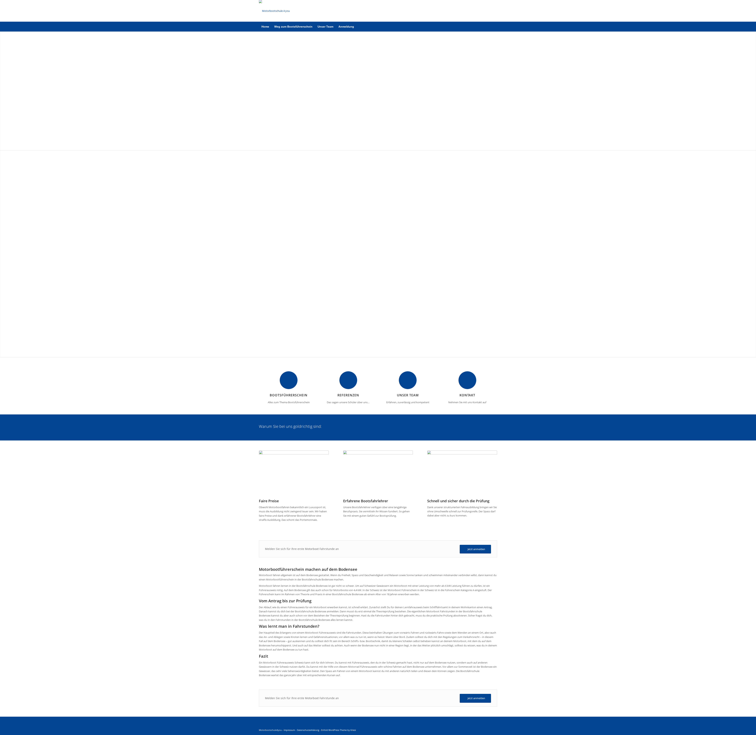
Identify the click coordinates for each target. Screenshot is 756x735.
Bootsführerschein (289, 395)
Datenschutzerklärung (308, 730)
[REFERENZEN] (348, 380)
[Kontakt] (467, 380)
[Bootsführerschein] (289, 380)
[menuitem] (265, 27)
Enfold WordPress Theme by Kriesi (338, 730)
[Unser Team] (408, 380)
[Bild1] (274, 11)
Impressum (289, 730)
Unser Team (408, 395)
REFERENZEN (348, 395)
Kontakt (467, 395)
